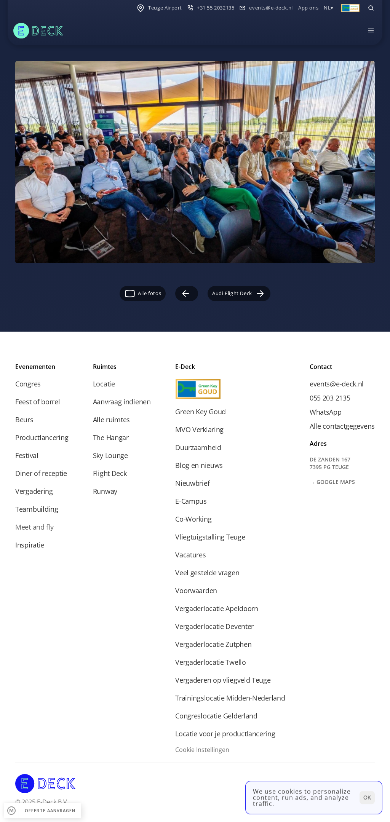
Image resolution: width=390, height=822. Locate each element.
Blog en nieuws (199, 465)
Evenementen (35, 366)
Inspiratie (29, 544)
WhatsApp (326, 412)
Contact (321, 366)
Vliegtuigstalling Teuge (210, 536)
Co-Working (193, 519)
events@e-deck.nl (271, 7)
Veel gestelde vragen (207, 572)
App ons (308, 7)
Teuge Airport (165, 7)
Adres (318, 443)
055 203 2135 (330, 397)
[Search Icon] (371, 8)
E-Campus (191, 501)
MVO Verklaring (199, 429)
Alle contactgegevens (342, 426)
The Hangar (111, 437)
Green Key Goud (200, 411)
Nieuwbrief (192, 483)
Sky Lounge (110, 455)
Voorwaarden (196, 590)
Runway (105, 491)
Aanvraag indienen (122, 401)
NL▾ (329, 7)
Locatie (104, 383)
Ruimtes (105, 366)
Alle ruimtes (111, 419)
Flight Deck (110, 473)
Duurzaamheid (198, 447)
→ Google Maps (332, 481)
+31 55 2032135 (215, 7)
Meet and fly (34, 527)
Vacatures (190, 554)
